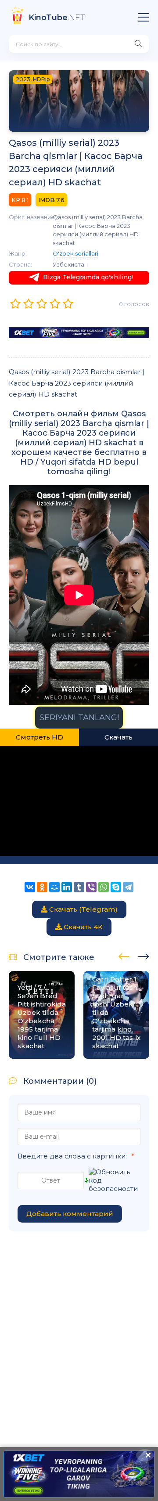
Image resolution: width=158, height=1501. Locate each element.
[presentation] (123, 955)
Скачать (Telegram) (82, 909)
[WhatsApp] (103, 887)
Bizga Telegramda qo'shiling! (88, 277)
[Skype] (116, 887)
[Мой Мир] (54, 887)
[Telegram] (128, 887)
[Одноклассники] (42, 887)
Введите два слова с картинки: (72, 1156)
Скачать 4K (82, 927)
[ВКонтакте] (30, 887)
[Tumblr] (79, 887)
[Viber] (91, 887)
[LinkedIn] (66, 887)
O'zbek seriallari (75, 253)
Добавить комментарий (69, 1213)
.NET (57, 17)
